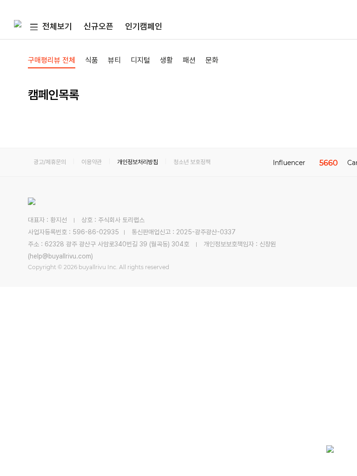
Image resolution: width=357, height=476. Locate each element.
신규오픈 (98, 26)
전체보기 (57, 26)
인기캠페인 (143, 26)
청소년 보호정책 (192, 162)
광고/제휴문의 (49, 162)
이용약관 (91, 162)
